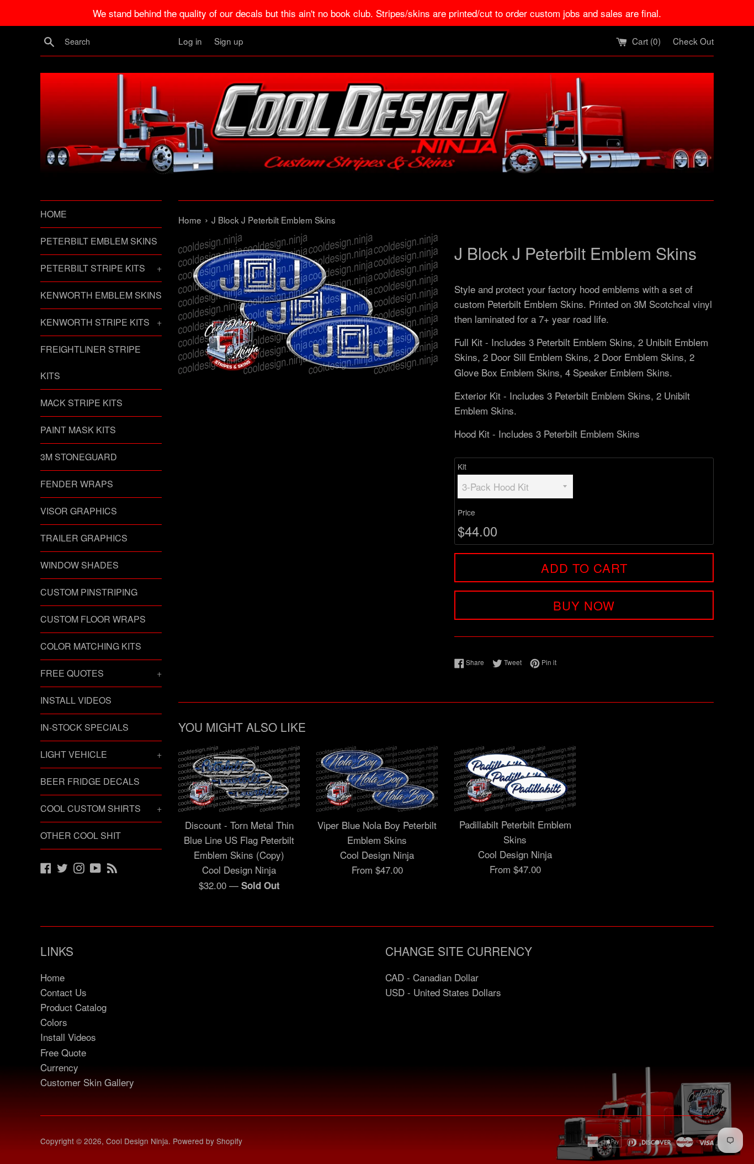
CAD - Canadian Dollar (432, 977)
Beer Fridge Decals (90, 781)
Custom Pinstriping (88, 592)
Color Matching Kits (90, 646)
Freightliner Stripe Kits (90, 362)
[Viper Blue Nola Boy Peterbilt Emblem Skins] (377, 779)
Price (466, 512)
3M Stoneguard (78, 456)
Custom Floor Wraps (93, 619)
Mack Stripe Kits (81, 402)
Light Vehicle (101, 754)
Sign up (228, 41)
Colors (53, 1022)
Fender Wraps (76, 483)
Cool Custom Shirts (101, 808)
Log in (190, 41)
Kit (462, 466)
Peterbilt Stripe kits (101, 268)
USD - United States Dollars (443, 992)
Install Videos (75, 700)
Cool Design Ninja (137, 1140)
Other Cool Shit (80, 835)
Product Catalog (73, 1007)
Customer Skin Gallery (87, 1082)
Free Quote (63, 1052)
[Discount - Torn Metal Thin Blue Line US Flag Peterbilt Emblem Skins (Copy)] (239, 779)
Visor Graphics (78, 510)
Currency (59, 1067)
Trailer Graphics (84, 537)
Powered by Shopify (207, 1140)
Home (53, 214)
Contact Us (63, 992)
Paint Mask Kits (78, 429)
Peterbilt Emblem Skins (98, 241)
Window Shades (79, 565)
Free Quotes (101, 673)
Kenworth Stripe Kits (101, 322)
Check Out (693, 41)
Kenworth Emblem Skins (101, 295)
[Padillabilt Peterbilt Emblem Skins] (515, 778)
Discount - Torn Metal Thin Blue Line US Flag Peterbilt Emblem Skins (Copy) (239, 840)
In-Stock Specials (84, 727)
